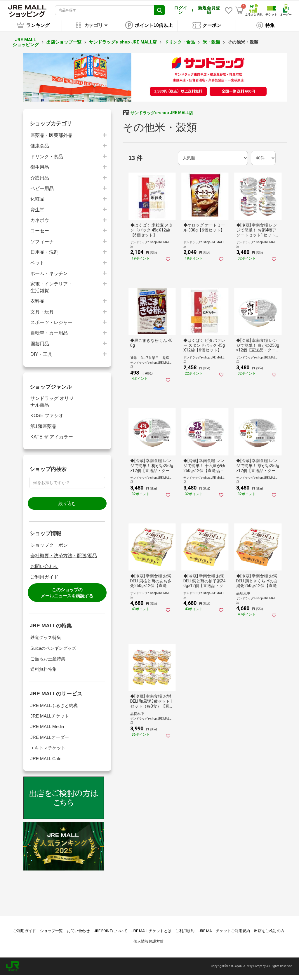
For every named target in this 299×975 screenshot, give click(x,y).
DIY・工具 (41, 354)
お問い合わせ (44, 566)
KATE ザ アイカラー (51, 436)
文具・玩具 (42, 311)
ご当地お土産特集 (47, 658)
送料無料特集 (43, 669)
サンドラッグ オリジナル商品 (52, 401)
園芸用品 (39, 343)
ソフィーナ (42, 241)
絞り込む (67, 503)
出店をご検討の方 (269, 931)
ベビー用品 (42, 188)
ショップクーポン (49, 545)
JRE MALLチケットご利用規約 (224, 931)
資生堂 (37, 209)
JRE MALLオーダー (49, 737)
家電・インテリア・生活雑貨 (51, 287)
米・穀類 (211, 42)
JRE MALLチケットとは (151, 931)
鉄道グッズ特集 (45, 637)
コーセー (39, 230)
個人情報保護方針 (148, 941)
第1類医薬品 (43, 426)
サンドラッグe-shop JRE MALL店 (123, 42)
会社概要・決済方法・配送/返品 (63, 555)
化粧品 (37, 198)
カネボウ (39, 220)
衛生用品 (39, 167)
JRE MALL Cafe (45, 758)
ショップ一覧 (51, 931)
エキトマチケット (47, 747)
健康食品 (39, 145)
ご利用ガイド (44, 576)
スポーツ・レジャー (51, 322)
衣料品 (37, 301)
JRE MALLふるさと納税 (54, 705)
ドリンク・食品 (179, 42)
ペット (37, 262)
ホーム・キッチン (49, 273)
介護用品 (39, 177)
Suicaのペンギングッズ (53, 648)
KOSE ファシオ (46, 415)
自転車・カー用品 (49, 332)
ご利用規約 (184, 931)
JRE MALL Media (47, 726)
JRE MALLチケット (49, 715)
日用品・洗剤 (44, 252)
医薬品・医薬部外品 (51, 135)
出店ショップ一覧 (63, 42)
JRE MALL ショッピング (26, 42)
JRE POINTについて (110, 931)
